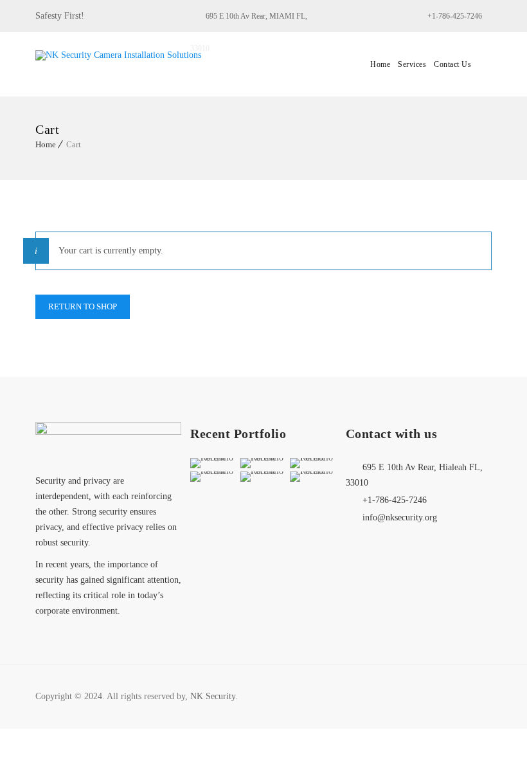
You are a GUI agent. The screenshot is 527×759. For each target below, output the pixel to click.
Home (380, 64)
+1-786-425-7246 (454, 16)
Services (412, 64)
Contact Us (452, 64)
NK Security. (214, 696)
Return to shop (82, 306)
